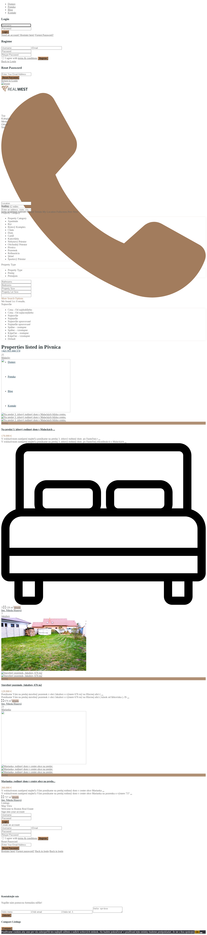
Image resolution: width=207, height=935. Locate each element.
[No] (201, 932)
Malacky (5, 357)
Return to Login (9, 80)
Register (43, 58)
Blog (10, 9)
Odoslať (6, 915)
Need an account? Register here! (17, 35)
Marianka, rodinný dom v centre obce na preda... (28, 781)
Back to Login (8, 61)
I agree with (21, 58)
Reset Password (10, 77)
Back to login (42, 851)
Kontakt (12, 12)
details (17, 607)
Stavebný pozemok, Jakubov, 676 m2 (21, 685)
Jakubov (5, 616)
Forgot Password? (44, 35)
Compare (7, 928)
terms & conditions (27, 58)
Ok (197, 932)
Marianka (6, 709)
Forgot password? (25, 851)
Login (5, 32)
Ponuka (12, 7)
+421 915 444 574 (10, 350)
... (99, 438)
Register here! (8, 851)
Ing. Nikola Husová (11, 610)
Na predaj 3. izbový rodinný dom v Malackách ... (28, 429)
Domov (12, 4)
